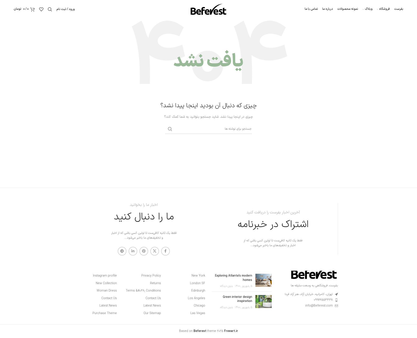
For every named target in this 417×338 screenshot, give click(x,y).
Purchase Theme (105, 313)
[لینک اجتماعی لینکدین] (133, 251)
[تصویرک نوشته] (263, 281)
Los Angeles (196, 298)
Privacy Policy (151, 276)
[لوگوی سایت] (208, 9)
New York (198, 276)
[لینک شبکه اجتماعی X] (154, 251)
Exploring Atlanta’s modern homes (233, 278)
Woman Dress (107, 291)
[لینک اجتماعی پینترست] (143, 251)
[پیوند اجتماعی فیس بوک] (165, 251)
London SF (197, 283)
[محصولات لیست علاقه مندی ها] (41, 9)
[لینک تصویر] (314, 271)
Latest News (152, 306)
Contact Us (153, 298)
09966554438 (323, 300)
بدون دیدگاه (226, 286)
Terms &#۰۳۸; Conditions (143, 291)
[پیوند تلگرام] (122, 251)
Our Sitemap (152, 313)
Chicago (199, 306)
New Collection (106, 283)
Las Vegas (197, 313)
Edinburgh (198, 291)
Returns (155, 283)
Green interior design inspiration (237, 299)
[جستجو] (50, 9)
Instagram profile (105, 276)
